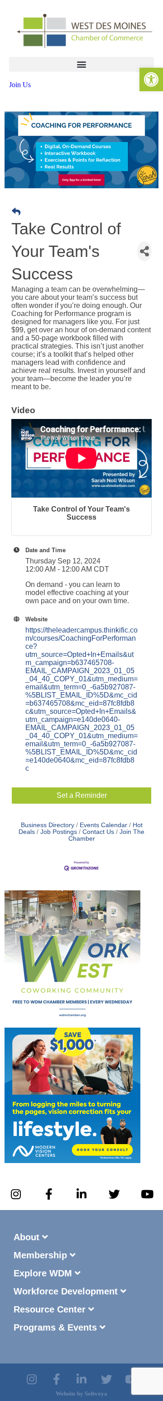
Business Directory (47, 825)
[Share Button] (144, 251)
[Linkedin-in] (81, 1194)
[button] (81, 64)
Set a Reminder (82, 795)
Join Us (20, 84)
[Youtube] (147, 1194)
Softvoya (96, 1393)
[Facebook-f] (49, 1194)
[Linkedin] (81, 1379)
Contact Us (98, 831)
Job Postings (58, 831)
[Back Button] (16, 212)
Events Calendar (103, 825)
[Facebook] (56, 1379)
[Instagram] (16, 1194)
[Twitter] (114, 1194)
